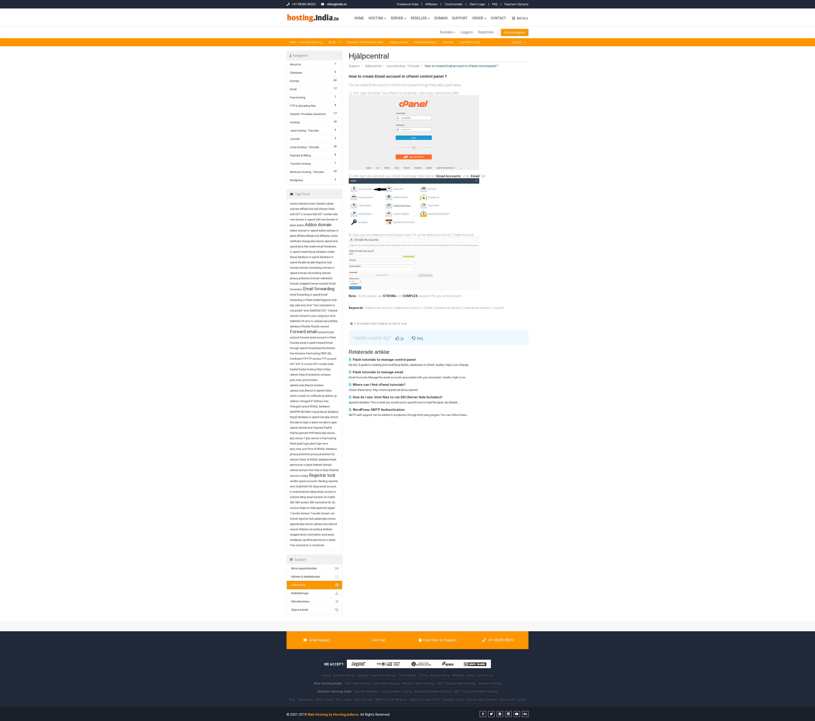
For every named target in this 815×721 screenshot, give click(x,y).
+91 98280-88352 (500, 640)
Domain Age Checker (482, 699)
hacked (294, 369)
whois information (310, 534)
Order (478, 18)
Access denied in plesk (320, 203)
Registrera (485, 32)
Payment (318, 427)
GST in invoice (304, 364)
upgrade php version (301, 524)
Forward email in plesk (303, 342)
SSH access (302, 502)
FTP (304, 358)
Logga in (466, 32)
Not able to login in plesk (304, 422)
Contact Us (485, 675)
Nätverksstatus (425, 42)
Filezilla (305, 326)
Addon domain (318, 224)
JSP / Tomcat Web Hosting (455, 683)
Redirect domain (322, 464)
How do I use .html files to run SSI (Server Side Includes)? (397, 397)
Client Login (477, 4)
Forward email (303, 331)
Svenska (446, 32)
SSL (330, 502)
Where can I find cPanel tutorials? (378, 385)
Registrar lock (322, 475)
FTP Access (314, 358)
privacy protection (300, 454)
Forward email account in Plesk (318, 337)
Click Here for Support (440, 640)
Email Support (319, 640)
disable (302, 262)
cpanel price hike (299, 246)
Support (460, 18)
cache (334, 235)
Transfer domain (300, 513)
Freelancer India (407, 4)
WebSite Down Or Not (425, 699)
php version (328, 433)
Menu (522, 18)
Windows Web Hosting (418, 683)
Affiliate (300, 235)
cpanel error (331, 241)
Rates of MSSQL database (314, 459)
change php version (313, 241)
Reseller (419, 18)
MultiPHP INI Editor (300, 411)
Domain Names (344, 675)
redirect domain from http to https (309, 470)
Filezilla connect (320, 326)
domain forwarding (311, 267)
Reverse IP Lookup (512, 699)
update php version (325, 518)
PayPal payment (299, 433)
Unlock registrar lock (301, 518)
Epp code (295, 305)
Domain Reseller (366, 691)
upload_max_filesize (325, 524)
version (294, 529)
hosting (311, 369)
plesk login (303, 443)
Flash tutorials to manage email (377, 372)
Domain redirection (322, 278)
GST (292, 364)
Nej (419, 338)
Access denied (298, 203)
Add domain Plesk (324, 209)
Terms (423, 675)
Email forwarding (318, 288)
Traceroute (305, 699)
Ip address (328, 395)
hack (330, 364)
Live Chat (378, 640)
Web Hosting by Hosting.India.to (333, 715)
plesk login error (319, 443)
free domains (297, 353)
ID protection (313, 374)
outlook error (305, 427)
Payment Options (516, 4)
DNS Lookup (324, 699)
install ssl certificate (309, 395)
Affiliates (431, 4)
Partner (448, 42)
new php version (329, 417)
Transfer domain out (322, 513)
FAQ (494, 4)
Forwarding (314, 348)
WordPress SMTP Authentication (378, 410)
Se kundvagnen (514, 32)
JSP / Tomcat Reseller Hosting (475, 691)
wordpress (296, 540)
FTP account (329, 358)
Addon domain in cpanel (304, 230)
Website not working (310, 529)
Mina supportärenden (303, 568)
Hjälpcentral (399, 42)
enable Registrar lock (325, 300)
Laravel (305, 406)
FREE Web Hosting (358, 683)
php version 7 (297, 438)
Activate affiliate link (301, 209)
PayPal (328, 427)
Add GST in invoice (301, 214)
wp (304, 540)
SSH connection (318, 502)
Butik (333, 42)
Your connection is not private (307, 545)
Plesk (293, 443)
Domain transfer (318, 283)
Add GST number (322, 214)
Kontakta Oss (470, 42)
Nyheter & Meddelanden (364, 42)
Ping (292, 699)
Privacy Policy (440, 675)
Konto (517, 42)
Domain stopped (299, 283)
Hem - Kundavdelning (306, 42)
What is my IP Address (391, 699)
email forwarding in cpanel (305, 294)
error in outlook (314, 321)
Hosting (376, 18)
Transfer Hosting (489, 683)
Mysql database (329, 411)
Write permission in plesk (320, 540)
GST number (320, 364)
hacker (302, 369)
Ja (401, 338)
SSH (292, 502)
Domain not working (309, 273)
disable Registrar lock (319, 262)
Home (359, 18)
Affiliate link (312, 235)
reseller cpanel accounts (304, 481)
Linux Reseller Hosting (396, 691)
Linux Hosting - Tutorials (403, 66)
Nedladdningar (299, 593)
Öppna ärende (299, 609)
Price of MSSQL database (322, 448)
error (303, 305)
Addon (300, 225)
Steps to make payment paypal (317, 507)
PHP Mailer (315, 433)
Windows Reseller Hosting (432, 691)
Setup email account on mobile (317, 497)
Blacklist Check (454, 699)
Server (397, 18)
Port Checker (363, 699)
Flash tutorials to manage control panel (384, 360)
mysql (315, 411)
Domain (440, 18)
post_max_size (298, 448)
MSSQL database (320, 406)
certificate (295, 241)
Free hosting (313, 353)
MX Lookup (344, 699)
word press (328, 534)
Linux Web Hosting (386, 683)
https (302, 374)
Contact (498, 18)
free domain (328, 348)
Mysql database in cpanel (304, 417)
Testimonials (453, 4)
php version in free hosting (321, 438)
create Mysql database (314, 251)
